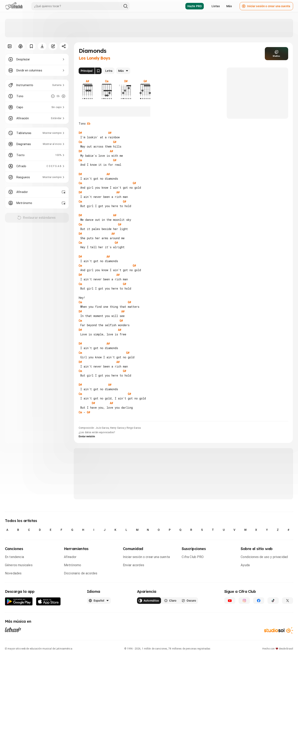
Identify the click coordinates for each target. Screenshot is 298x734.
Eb (88, 123)
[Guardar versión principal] (98, 71)
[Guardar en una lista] (31, 46)
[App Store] (48, 601)
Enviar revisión (87, 436)
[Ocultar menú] (9, 46)
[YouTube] (229, 600)
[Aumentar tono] (63, 96)
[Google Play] (19, 601)
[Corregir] (53, 46)
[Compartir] (63, 46)
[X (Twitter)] (287, 600)
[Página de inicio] (14, 6)
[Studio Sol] (278, 630)
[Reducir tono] (53, 96)
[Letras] (13, 629)
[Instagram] (244, 600)
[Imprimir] (20, 46)
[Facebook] (258, 600)
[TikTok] (273, 600)
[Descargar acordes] (42, 46)
